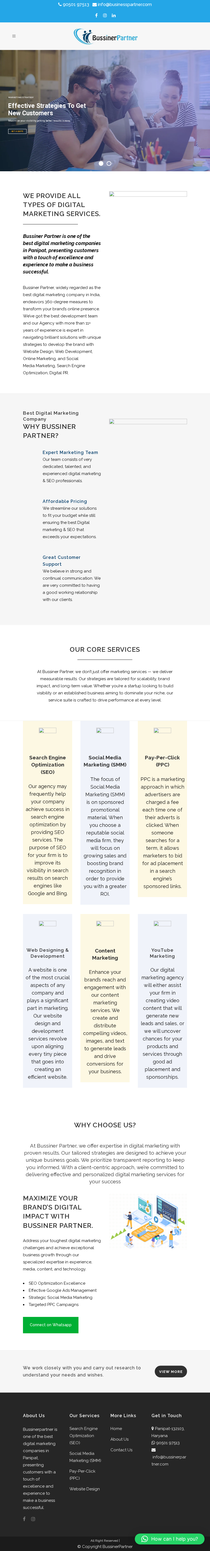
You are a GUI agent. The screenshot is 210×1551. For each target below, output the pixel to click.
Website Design (84, 1489)
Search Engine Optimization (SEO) (83, 1435)
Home (116, 1428)
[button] (170, 1539)
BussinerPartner (118, 1546)
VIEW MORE (171, 1371)
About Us (119, 1439)
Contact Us (121, 1449)
